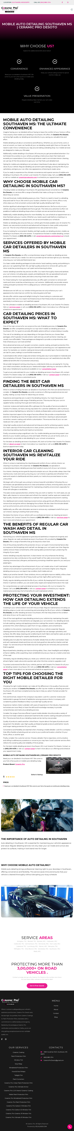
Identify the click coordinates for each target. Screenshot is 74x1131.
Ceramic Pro (20, 764)
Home (56, 1006)
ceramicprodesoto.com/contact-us (49, 236)
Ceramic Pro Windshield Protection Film (18, 1098)
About (56, 1009)
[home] (9, 9)
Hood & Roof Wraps (18, 1071)
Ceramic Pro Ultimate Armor (18, 1087)
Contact (56, 1013)
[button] (59, 9)
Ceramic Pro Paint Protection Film (18, 1102)
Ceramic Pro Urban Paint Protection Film (18, 1083)
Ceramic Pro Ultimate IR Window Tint (18, 1117)
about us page (14, 444)
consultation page (49, 369)
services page (14, 307)
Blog (56, 1017)
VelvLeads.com (41, 1126)
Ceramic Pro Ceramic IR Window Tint (18, 1113)
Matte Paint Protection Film (18, 1094)
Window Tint (18, 1060)
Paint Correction (18, 1079)
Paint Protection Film (18, 1056)
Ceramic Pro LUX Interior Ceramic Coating (18, 1090)
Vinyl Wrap (18, 1064)
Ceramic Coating (18, 1052)
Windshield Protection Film (18, 1067)
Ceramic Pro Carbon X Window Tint (18, 1106)
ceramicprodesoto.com (28, 177)
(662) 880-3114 (48, 1057)
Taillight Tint (18, 1075)
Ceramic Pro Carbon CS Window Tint (18, 1110)
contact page (54, 375)
